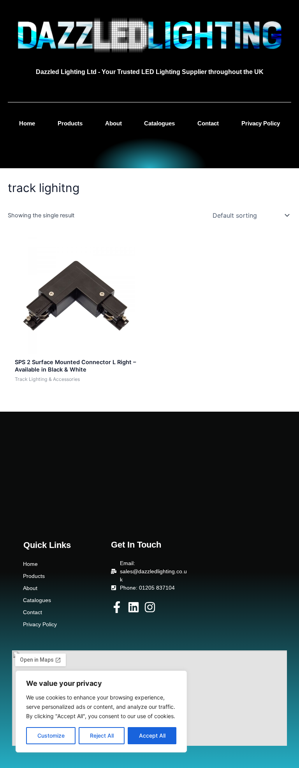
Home (27, 123)
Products (70, 123)
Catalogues (159, 123)
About (113, 123)
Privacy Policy (260, 123)
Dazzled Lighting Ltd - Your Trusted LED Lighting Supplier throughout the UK (150, 72)
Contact (208, 123)
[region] (101, 711)
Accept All (152, 735)
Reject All (102, 735)
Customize (51, 735)
